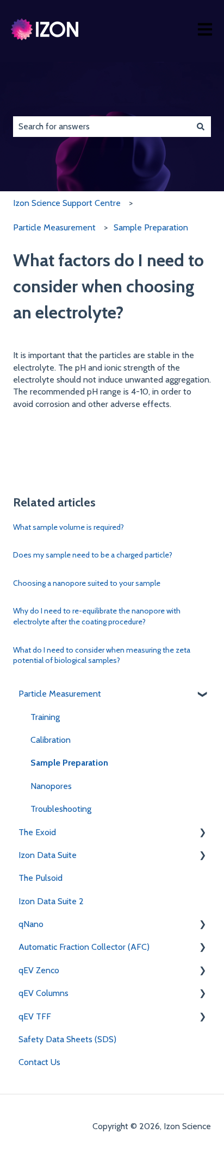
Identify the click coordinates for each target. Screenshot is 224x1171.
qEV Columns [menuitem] (43, 993)
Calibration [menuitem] (50, 740)
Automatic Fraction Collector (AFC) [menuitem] (84, 947)
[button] (202, 695)
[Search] (200, 126)
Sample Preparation (151, 227)
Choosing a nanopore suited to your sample (86, 583)
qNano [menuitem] (30, 924)
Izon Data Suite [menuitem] (47, 855)
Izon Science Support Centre (67, 203)
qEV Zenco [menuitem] (38, 970)
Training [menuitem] (45, 717)
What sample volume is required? (68, 527)
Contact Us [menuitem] (39, 1062)
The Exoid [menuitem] (37, 832)
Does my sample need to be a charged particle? (92, 555)
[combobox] (101, 126)
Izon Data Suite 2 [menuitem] (51, 901)
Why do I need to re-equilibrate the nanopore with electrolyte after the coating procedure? (97, 616)
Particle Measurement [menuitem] (59, 693)
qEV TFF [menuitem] (34, 1016)
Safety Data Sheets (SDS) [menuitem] (67, 1039)
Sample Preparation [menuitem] (69, 762)
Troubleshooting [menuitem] (60, 809)
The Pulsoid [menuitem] (40, 878)
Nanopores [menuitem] (51, 786)
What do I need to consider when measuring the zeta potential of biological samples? (101, 655)
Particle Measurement (54, 227)
